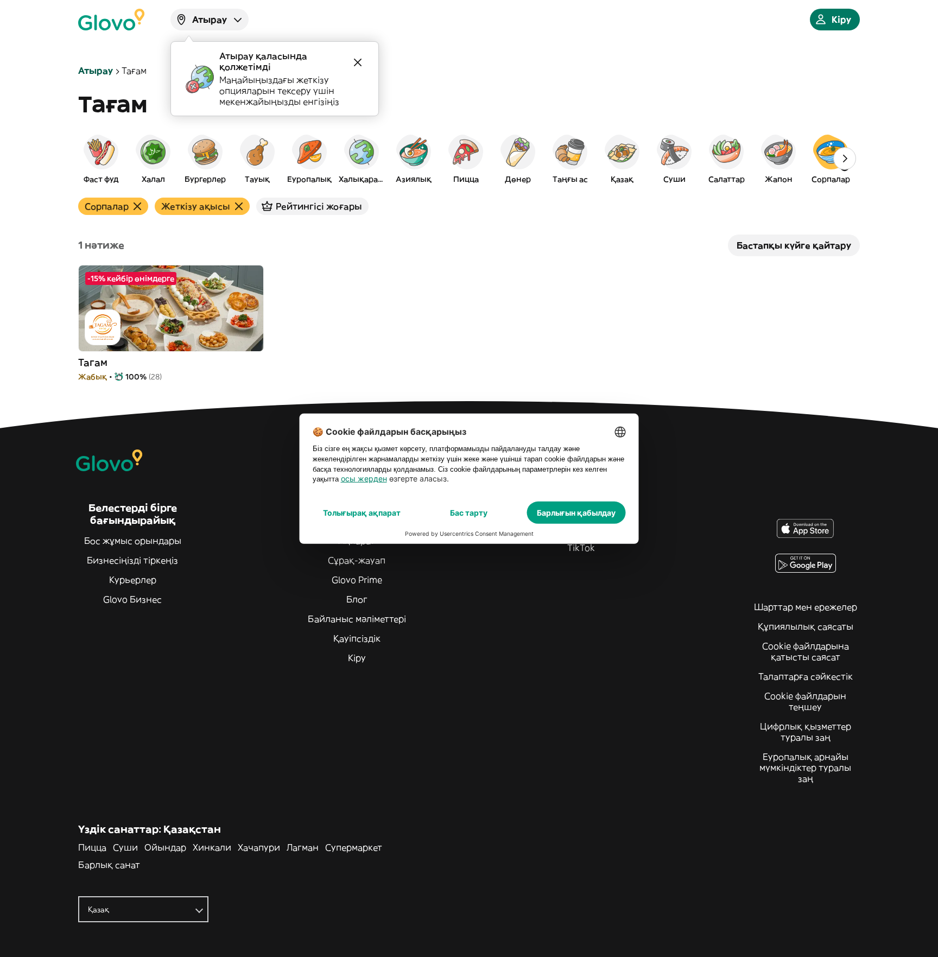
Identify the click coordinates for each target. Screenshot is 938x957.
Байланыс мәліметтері (357, 618)
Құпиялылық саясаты (805, 626)
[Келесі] (844, 158)
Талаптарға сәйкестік (805, 676)
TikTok (581, 547)
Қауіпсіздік (357, 638)
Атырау (95, 70)
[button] (101, 158)
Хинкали (212, 847)
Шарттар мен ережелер (805, 606)
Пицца (92, 847)
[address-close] (358, 62)
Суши (125, 847)
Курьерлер (132, 579)
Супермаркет (353, 847)
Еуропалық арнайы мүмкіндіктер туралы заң (805, 767)
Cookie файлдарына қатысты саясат (805, 651)
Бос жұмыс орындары (132, 540)
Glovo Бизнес (132, 599)
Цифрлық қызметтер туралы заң (805, 732)
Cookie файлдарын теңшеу (805, 701)
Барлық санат (109, 864)
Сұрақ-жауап (356, 560)
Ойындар (165, 847)
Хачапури (259, 847)
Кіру (357, 657)
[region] (469, 158)
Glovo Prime (357, 579)
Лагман (303, 847)
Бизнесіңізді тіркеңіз (132, 560)
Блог (356, 599)
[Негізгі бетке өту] (111, 19)
